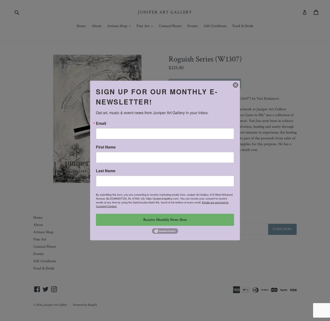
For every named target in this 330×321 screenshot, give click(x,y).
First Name (106, 147)
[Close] (235, 85)
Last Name (105, 170)
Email (101, 123)
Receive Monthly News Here (165, 219)
